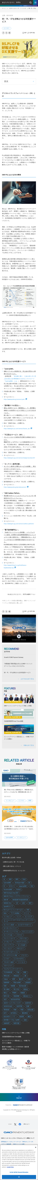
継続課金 (25, 1013)
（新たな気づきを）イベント (11, 866)
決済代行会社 (8, 1006)
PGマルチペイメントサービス (13, 910)
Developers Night (19, 883)
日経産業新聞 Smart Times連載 (13, 721)
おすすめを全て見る (27, 679)
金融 (25, 1020)
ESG (32, 886)
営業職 (13, 986)
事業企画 (6, 976)
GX (17, 903)
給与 (5, 1013)
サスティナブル (21, 942)
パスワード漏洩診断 (6, 1144)
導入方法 (16, 989)
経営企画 (30, 1010)
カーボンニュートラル (11, 931)
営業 (5, 986)
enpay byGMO (23, 886)
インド (18, 917)
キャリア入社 (8, 935)
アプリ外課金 (15, 913)
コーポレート (8, 942)
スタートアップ (9, 945)
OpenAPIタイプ (8, 906)
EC (4, 886)
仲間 (29, 800)
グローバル (23, 938)
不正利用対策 (8, 972)
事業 (24, 972)
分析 (28, 979)
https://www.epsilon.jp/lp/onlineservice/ (15, 487)
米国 (21, 1010)
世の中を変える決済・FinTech (11, 857)
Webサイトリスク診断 (18, 1144)
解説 (29, 1016)
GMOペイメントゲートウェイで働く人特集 (18, 706)
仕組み (6, 979)
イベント (26, 913)
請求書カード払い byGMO (12, 1020)
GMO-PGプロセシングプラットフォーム (16, 896)
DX (29, 883)
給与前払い (14, 1013)
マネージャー (8, 965)
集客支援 (16, 1023)
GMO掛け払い (8, 903)
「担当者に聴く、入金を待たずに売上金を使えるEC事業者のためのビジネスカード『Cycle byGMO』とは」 (20, 378)
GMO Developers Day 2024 (11, 893)
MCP (30, 903)
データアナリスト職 (10, 955)
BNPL (17, 879)
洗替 (27, 1006)
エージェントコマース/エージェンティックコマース (18, 920)
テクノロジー (8, 949)
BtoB (24, 879)
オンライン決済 (9, 925)
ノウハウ (24, 955)
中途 (17, 972)
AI (4, 879)
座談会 (25, 989)
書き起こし (27, 996)
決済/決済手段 (15, 999)
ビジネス (6, 28)
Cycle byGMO (9, 837)
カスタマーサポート (24, 925)
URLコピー (26, 1124)
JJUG (23, 903)
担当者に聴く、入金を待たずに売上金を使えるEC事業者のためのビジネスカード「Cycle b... (19, 828)
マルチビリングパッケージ (12, 969)
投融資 (22, 993)
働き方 (21, 979)
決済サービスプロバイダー (12, 1003)
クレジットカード (9, 938)
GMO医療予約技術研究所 (20, 900)
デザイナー (20, 949)
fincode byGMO (8, 889)
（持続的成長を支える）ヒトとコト (13, 870)
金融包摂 (6, 1023)
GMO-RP (6, 900)
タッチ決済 (21, 945)
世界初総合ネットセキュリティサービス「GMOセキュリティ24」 (17, 1141)
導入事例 (6, 989)
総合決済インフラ (9, 1016)
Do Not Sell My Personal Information (19, 1172)
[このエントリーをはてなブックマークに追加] (9, 33)
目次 (6, 81)
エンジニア (28, 917)
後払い (6, 993)
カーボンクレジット (10, 928)
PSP (28, 910)
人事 (24, 976)
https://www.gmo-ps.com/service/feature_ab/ (17, 428)
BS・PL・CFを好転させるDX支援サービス (17, 672)
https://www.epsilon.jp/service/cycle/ (14, 399)
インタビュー (10, 800)
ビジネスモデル (19, 959)
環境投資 (6, 1010)
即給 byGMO (17, 982)
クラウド (19, 935)
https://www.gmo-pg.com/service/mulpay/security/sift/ (19, 458)
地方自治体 (22, 986)
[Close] (36, 1147)
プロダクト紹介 (9, 962)
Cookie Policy (10, 1167)
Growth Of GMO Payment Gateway (13, 657)
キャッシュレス (27, 931)
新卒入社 (6, 996)
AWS (10, 879)
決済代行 (28, 1003)
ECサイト (12, 886)
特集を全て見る (29, 745)
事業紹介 (16, 976)
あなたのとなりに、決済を (11, 2)
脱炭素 (21, 1016)
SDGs (5, 913)
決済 (5, 999)
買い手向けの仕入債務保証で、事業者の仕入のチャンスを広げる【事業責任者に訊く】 (18, 791)
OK (19, 1177)
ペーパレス (21, 962)
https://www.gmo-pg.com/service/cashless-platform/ (19, 524)
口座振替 (28, 982)
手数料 (14, 993)
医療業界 (6, 982)
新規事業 (16, 996)
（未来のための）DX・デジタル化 (13, 862)
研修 (15, 1010)
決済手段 (19, 1006)
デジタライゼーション (11, 952)
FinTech (18, 889)
